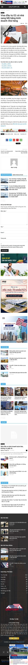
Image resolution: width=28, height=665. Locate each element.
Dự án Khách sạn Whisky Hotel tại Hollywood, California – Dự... (6, 413)
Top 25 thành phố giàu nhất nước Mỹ (18, 372)
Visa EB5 (3, 577)
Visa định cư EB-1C (6, 65)
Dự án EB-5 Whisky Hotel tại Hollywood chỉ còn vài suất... (21, 413)
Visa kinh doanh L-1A (7, 67)
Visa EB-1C (4, 588)
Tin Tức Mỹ (4, 575)
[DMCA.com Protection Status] (14, 638)
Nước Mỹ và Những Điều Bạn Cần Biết (21, 152)
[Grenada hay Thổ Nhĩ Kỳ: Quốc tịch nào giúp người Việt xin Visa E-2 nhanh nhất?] (4, 195)
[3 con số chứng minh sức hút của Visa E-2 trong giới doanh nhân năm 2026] (4, 187)
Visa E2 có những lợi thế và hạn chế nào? (7, 152)
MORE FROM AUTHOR (18, 174)
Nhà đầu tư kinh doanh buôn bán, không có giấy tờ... (12, 447)
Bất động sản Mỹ (5, 591)
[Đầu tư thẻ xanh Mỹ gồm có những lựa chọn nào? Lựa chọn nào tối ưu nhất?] (4, 466)
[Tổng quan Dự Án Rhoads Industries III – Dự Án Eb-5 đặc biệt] (21, 391)
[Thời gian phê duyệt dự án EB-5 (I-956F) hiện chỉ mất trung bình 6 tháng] (4, 531)
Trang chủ (3, 10)
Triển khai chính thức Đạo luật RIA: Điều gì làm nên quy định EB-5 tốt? (13, 496)
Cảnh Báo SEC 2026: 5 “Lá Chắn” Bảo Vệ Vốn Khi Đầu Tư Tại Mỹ (14, 500)
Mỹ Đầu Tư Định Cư (5, 450)
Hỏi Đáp (2, 443)
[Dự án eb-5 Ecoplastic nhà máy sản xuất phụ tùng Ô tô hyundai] (18, 654)
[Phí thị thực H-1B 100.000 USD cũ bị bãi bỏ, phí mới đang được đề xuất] (4, 524)
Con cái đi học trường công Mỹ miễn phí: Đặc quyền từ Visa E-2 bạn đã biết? (18, 180)
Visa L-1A (3, 586)
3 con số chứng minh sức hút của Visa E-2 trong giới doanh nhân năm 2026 (17, 187)
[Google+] (7, 652)
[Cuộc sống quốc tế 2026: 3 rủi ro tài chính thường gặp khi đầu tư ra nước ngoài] (4, 473)
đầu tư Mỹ (16, 624)
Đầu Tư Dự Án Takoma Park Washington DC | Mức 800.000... (6, 399)
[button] (25, 7)
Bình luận (3, 211)
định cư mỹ (16, 134)
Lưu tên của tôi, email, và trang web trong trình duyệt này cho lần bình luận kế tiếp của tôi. (13, 246)
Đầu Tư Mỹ (14, 167)
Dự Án (2, 395)
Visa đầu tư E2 (23, 134)
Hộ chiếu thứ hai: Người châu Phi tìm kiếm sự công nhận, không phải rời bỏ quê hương (13, 505)
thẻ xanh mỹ (16, 629)
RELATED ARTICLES (6, 174)
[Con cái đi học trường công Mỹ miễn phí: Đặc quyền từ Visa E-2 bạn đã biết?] (4, 180)
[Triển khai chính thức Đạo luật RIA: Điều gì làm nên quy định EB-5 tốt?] (4, 538)
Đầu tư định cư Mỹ (9, 134)
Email (2, 232)
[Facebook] (3, 652)
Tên (2, 226)
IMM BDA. (4, 661)
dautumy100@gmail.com (17, 642)
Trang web (3, 238)
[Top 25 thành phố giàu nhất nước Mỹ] (4, 374)
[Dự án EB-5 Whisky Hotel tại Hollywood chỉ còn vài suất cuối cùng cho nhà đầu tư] (21, 405)
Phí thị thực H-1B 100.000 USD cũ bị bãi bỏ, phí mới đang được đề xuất (14, 486)
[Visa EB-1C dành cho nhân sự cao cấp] (4, 367)
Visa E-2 (8, 10)
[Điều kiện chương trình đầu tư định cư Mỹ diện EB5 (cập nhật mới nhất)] (4, 360)
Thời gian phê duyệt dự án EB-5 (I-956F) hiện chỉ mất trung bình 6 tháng (14, 491)
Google (3, 593)
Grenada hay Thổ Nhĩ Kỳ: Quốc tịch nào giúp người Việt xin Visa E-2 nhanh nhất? (18, 194)
